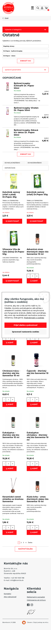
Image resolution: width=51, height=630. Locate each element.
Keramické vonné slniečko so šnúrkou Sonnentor (12, 499)
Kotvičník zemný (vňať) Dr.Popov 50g (37, 193)
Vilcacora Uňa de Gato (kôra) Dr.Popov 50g (13, 251)
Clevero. (30, 622)
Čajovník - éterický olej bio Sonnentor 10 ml (37, 373)
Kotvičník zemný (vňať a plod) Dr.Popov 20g (11, 194)
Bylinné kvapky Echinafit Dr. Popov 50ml (24, 85)
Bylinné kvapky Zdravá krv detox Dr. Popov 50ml (26, 132)
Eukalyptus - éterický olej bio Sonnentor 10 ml (10, 435)
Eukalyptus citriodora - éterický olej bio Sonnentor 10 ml (37, 436)
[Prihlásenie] (42, 8)
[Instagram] (31, 605)
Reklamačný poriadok (36, 597)
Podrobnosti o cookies (34, 318)
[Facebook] (28, 605)
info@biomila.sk (17, 580)
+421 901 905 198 (17, 578)
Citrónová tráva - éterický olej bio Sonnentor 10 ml (11, 373)
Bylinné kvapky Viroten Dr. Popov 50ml (26, 109)
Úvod (6, 18)
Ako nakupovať (10, 597)
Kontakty (7, 594)
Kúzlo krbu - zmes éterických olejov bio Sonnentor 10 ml (37, 499)
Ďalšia (30, 542)
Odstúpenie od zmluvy (36, 600)
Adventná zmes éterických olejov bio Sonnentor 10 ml (37, 251)
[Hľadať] (38, 8)
